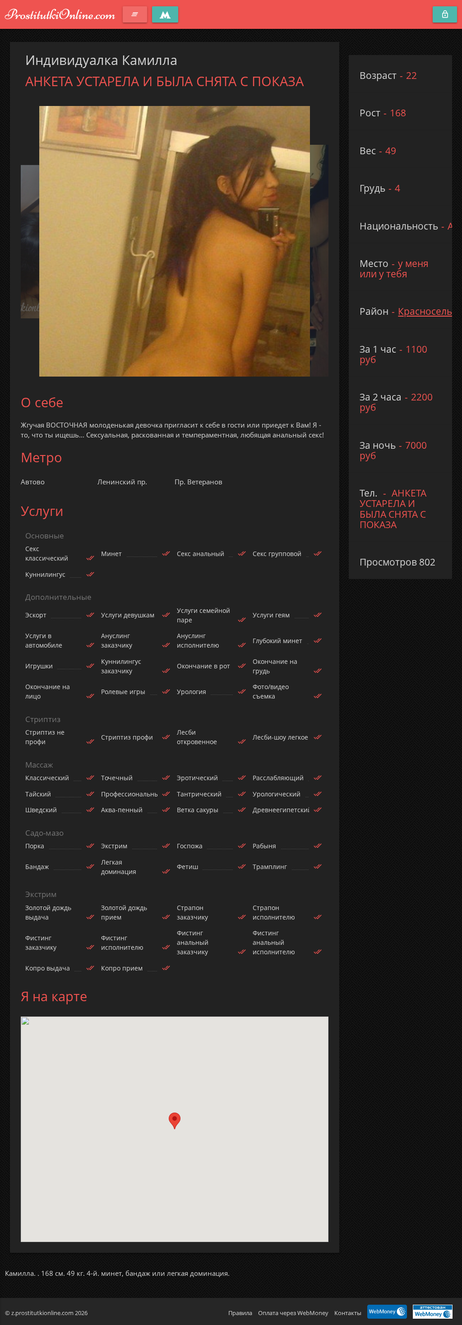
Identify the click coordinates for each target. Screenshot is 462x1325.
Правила (240, 1313)
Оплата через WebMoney (293, 1313)
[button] (174, 1121)
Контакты (347, 1313)
